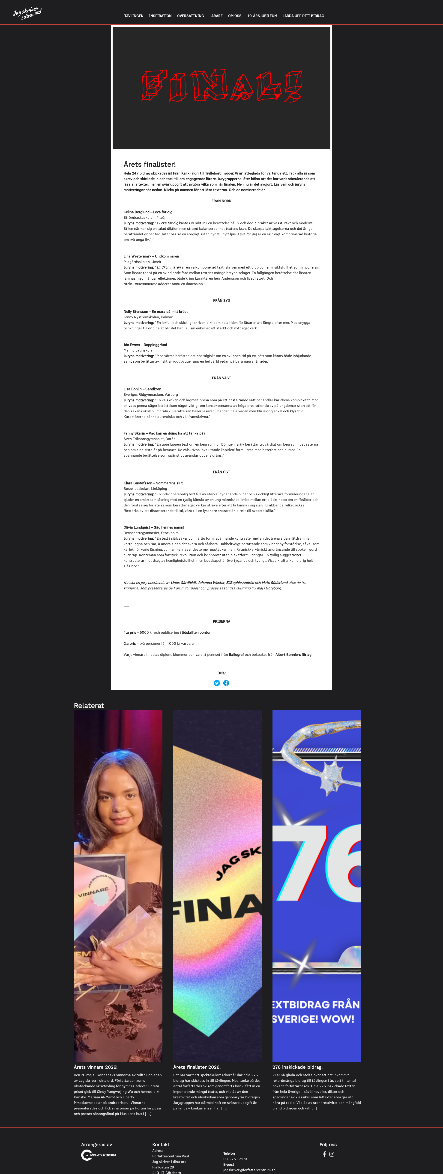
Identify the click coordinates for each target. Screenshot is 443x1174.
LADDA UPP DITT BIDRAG (303, 15)
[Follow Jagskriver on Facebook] (324, 1154)
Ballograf (236, 654)
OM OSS (235, 15)
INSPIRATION (160, 15)
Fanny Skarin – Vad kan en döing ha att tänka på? (165, 433)
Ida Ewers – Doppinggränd (145, 344)
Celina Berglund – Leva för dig (148, 211)
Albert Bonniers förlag (293, 654)
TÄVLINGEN (134, 15)
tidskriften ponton (196, 632)
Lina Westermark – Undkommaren (151, 256)
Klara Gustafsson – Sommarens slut (153, 482)
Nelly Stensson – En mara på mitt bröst (156, 311)
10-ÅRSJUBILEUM (262, 15)
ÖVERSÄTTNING (190, 15)
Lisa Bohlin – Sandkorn (143, 388)
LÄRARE (216, 15)
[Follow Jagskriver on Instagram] (332, 1154)
